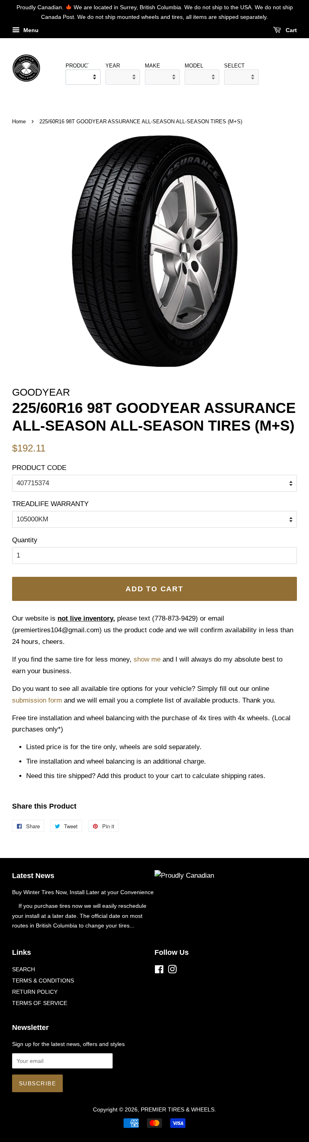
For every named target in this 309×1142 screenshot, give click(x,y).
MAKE (152, 66)
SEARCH (23, 969)
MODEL (194, 66)
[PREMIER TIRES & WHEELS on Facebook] (159, 971)
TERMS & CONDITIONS (43, 980)
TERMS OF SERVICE (39, 1003)
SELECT (234, 66)
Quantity (24, 540)
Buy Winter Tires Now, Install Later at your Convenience (83, 892)
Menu (30, 30)
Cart (290, 30)
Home (19, 121)
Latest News (33, 876)
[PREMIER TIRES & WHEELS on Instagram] (172, 971)
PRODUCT (77, 66)
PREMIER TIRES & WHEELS (177, 1109)
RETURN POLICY (35, 992)
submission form (37, 700)
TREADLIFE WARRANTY (50, 504)
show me (147, 659)
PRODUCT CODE (39, 468)
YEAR (112, 66)
